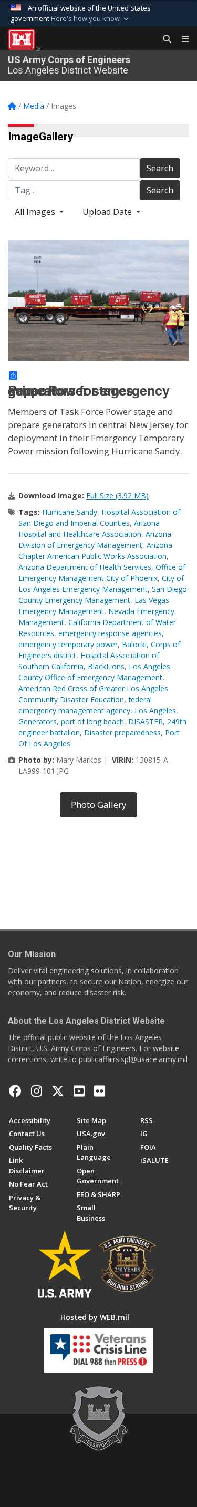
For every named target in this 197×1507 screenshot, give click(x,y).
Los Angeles (155, 710)
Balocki (134, 644)
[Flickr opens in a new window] (99, 1091)
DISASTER (145, 721)
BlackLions (106, 666)
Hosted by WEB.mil (94, 1317)
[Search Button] (163, 39)
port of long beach (92, 721)
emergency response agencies (110, 633)
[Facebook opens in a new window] (15, 1091)
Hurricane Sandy (69, 512)
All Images (36, 211)
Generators (37, 721)
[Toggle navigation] (181, 39)
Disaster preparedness (122, 732)
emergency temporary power (68, 644)
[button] (91, 19)
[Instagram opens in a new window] (36, 1091)
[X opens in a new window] (57, 1091)
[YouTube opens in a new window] (79, 1091)
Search (160, 168)
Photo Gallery (98, 804)
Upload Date (108, 211)
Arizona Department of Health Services (84, 567)
